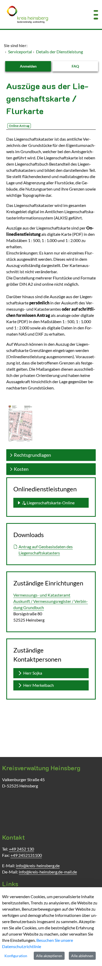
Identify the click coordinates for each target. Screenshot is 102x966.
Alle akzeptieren (49, 956)
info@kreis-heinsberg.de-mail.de (48, 871)
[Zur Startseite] (42, 14)
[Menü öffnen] (96, 14)
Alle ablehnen (82, 956)
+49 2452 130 (21, 848)
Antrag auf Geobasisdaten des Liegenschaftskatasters (46, 549)
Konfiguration (15, 956)
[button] (51, 503)
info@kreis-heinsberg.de (38, 865)
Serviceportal (20, 51)
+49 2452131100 (26, 855)
